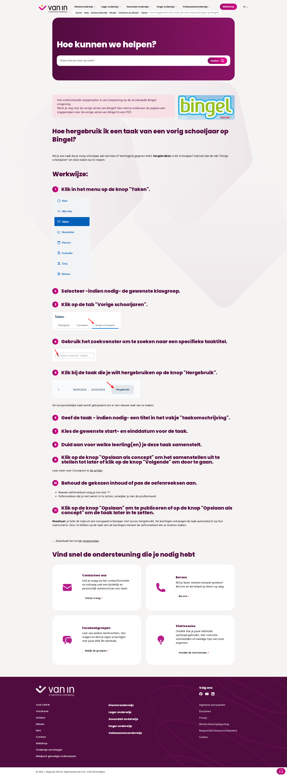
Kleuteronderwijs (84, 6)
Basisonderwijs (99, 12)
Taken (144, 12)
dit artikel (96, 470)
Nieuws (40, 724)
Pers (38, 730)
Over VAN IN (43, 705)
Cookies (203, 737)
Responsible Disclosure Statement (218, 730)
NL (244, 6)
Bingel (113, 12)
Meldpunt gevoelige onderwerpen (56, 756)
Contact (41, 737)
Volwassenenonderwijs (195, 6)
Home (78, 12)
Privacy (203, 717)
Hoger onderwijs (165, 6)
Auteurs (40, 717)
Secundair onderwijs (138, 6)
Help (86, 12)
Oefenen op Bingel (128, 12)
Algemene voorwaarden (212, 705)
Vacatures (42, 711)
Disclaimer (205, 711)
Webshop (41, 743)
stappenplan (91, 541)
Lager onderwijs (109, 6)
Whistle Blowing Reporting (214, 724)
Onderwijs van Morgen (49, 749)
